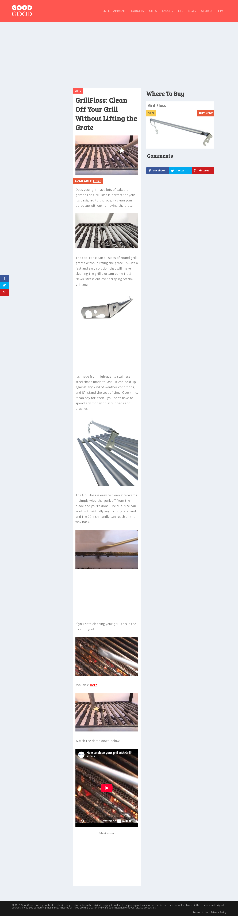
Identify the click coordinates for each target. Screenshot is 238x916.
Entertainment (114, 11)
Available (88, 181)
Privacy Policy (218, 912)
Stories (206, 11)
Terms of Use (200, 912)
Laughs (167, 11)
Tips (221, 11)
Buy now (206, 113)
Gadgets (137, 11)
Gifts (153, 11)
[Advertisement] (119, 53)
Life (180, 11)
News (192, 11)
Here (93, 685)
